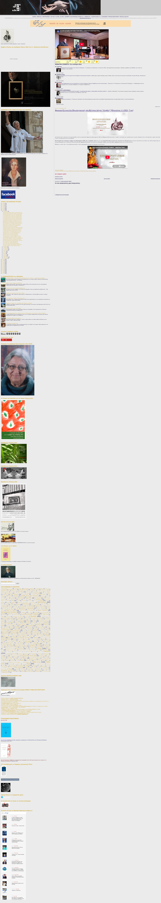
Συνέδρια (21, 660)
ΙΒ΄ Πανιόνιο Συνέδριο (22, 619)
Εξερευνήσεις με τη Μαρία (12, 613)
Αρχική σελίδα (107, 178)
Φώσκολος (23, 668)
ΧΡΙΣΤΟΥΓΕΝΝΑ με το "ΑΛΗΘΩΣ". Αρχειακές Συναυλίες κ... (13, 223)
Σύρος (48, 660)
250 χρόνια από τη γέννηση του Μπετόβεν (10, 226)
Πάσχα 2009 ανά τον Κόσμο (21, 646)
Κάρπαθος (46, 623)
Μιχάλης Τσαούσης (39, 635)
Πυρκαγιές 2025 (3, 654)
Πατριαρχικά (32, 647)
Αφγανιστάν (36, 600)
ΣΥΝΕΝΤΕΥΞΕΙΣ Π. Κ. (96, 16)
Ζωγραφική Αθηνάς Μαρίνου (6, 617)
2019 (3, 259)
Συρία (43, 660)
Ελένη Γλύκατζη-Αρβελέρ (44, 612)
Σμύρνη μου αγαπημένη (66, 99)
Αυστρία (30, 600)
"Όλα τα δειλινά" (28, 710)
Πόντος (7, 651)
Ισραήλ (21, 621)
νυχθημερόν (59, 66)
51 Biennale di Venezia (34, 589)
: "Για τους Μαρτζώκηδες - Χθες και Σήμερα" (13, 707)
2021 (3, 209)
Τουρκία (27, 665)
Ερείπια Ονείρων (16, 614)
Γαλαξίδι (44, 603)
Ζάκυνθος (33, 616)
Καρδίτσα (41, 623)
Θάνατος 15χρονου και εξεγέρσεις (36, 617)
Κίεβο (2, 625)
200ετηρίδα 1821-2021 (23, 589)
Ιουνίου (4, 252)
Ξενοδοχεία (21, 642)
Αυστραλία (24, 600)
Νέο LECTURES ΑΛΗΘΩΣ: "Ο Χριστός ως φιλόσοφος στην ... (13, 238)
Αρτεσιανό (32, 599)
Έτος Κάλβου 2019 (44, 614)
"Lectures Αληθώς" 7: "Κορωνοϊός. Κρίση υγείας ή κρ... (12, 231)
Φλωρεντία (41, 667)
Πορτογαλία (20, 651)
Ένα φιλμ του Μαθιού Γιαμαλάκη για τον (15, 714)
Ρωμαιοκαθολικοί (46, 654)
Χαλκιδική (22, 670)
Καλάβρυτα (28, 622)
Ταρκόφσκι (11, 663)
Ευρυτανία (8, 616)
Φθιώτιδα (43, 666)
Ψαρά (48, 670)
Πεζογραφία (39, 647)
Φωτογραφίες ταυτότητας (7, 670)
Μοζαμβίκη (47, 635)
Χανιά (27, 670)
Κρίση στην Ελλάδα (41, 627)
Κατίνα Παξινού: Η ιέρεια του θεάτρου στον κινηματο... (12, 224)
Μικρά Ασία (31, 635)
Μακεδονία (35, 630)
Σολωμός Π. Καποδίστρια (35, 658)
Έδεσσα (2, 610)
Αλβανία (9, 595)
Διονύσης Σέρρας (10, 609)
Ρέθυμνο (9, 654)
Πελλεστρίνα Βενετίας (10, 648)
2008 (3, 272)
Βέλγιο (8, 602)
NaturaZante (59, 82)
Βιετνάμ (2, 603)
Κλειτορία (44, 625)
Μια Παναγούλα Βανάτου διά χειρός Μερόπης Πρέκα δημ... (13, 240)
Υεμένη (39, 666)
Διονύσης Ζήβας (16, 608)
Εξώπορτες (22, 613)
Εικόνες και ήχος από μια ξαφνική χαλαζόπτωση (15, 288)
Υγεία (31, 666)
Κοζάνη (49, 625)
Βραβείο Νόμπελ (26, 603)
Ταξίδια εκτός (36, 662)
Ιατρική (14, 619)
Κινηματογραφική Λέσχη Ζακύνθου (34, 712)
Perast (2, 672)
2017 (3, 261)
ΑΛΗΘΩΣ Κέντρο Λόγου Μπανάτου (74, 171)
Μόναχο (13, 636)
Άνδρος (27, 596)
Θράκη (32, 618)
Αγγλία (34, 590)
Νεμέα (44, 640)
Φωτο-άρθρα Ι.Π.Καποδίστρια (34, 668)
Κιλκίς (16, 625)
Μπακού (47, 637)
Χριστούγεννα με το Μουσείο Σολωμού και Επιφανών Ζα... (12, 222)
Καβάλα (7, 622)
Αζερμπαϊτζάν (44, 593)
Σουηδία (47, 658)
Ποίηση (39, 648)
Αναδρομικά (22, 596)
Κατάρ (7, 624)
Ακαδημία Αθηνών (42, 594)
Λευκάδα (35, 629)
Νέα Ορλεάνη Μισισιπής (28, 640)
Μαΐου (4, 253)
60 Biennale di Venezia (23, 590)
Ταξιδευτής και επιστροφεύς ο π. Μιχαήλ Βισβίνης (19, 662)
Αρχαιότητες (38, 599)
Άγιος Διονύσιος (9, 593)
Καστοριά (2, 624)
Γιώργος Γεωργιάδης (35, 604)
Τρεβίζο (40, 665)
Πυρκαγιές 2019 (33, 653)
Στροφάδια (6, 660)
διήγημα (9, 608)
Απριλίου (5, 254)
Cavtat (18, 671)
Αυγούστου (5, 250)
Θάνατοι (27, 617)
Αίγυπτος (27, 594)
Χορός (45, 670)
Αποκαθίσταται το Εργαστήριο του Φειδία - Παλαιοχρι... (12, 237)
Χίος (34, 670)
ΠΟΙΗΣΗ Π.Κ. (87, 16)
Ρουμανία (39, 654)
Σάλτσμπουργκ (42, 655)
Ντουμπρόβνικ (47, 641)
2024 (3, 205)
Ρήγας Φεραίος (14, 654)
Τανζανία (6, 662)
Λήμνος (40, 629)
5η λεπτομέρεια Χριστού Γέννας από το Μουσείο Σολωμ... (12, 214)
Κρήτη (34, 627)
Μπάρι (15, 639)
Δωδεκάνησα (45, 609)
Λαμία (14, 629)
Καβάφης (11, 622)
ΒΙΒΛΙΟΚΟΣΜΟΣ (46, 16)
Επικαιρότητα (35, 613)
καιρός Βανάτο (57, 61)
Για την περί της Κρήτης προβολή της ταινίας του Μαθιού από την (15, 712)
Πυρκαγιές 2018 (26, 653)
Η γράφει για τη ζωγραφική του (11, 703)
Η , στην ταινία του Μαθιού (13, 710)
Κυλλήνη (36, 628)
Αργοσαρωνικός (20, 598)
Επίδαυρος (28, 613)
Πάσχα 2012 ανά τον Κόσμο (11, 647)
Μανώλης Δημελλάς (15, 631)
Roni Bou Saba (7, 672)
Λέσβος (30, 629)
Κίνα (20, 625)
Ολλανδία (39, 642)
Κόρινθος (11, 627)
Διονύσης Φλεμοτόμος (20, 609)
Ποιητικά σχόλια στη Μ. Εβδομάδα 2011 (27, 650)
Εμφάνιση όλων (157, 106)
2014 (3, 265)
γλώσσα (22, 605)
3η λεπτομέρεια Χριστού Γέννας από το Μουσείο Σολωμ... (12, 216)
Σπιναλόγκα (17, 659)
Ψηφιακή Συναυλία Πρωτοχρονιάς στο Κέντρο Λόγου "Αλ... (13, 212)
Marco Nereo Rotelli (29, 671)
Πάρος (13, 646)
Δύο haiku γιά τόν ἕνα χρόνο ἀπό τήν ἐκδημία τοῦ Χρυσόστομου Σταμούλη (76, 75)
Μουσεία (3, 637)
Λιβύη (48, 629)
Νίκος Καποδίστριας (8, 641)
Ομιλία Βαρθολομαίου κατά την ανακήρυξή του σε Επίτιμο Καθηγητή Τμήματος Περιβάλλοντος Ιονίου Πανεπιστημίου (84, 83)
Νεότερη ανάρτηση (59, 178)
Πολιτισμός (44, 650)
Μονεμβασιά (20, 636)
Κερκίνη (33, 624)
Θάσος (45, 617)
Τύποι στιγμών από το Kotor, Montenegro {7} (10, 242)
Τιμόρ (8, 665)
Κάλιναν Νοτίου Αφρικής (6, 623)
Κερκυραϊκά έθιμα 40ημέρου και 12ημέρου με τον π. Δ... (12, 221)
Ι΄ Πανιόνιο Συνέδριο (39, 618)
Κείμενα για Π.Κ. (21, 624)
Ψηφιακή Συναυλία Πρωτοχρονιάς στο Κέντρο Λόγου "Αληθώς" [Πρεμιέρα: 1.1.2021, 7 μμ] (94, 110)
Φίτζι (38, 667)
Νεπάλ (47, 640)
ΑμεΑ (48, 595)
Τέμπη (19, 663)
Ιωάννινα (2, 622)
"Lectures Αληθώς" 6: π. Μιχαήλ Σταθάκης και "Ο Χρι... (12, 236)
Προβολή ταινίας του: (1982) (9, 708)
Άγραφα (27, 593)
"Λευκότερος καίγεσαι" (28, 588)
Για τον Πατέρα (26, 604)
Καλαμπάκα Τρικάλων (40, 622)
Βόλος (10, 603)
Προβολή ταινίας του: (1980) (11, 700)
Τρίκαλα (44, 665)
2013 (3, 266)
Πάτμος (21, 647)
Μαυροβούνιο (5, 632)
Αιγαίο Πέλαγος (14, 594)
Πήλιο (31, 648)
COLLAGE (52, 16)
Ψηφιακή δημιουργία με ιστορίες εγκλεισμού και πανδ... (12, 229)
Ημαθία (18, 617)
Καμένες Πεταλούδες (25, 623)
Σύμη (17, 660)
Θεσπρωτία (5, 618)
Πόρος (11, 651)
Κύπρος (46, 628)
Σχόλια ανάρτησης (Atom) (66, 181)
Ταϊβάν (2, 662)
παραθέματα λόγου (60, 74)
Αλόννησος (43, 595)
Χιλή (30, 670)
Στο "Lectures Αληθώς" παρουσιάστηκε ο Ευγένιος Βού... (12, 244)
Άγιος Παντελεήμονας (18, 593)
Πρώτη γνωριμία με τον (12, 698)
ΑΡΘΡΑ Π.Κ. (39, 16)
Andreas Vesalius (12, 671)
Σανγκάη (3, 656)
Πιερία (34, 648)
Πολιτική (38, 650)
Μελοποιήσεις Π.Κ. (26, 634)
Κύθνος (26, 628)
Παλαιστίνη (10, 644)
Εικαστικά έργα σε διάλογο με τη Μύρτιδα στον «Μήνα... (12, 239)
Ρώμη (2, 655)
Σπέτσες (12, 659)
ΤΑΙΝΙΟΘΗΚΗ (104, 16)
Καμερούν (32, 623)
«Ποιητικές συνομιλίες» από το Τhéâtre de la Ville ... (11, 245)
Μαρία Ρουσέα (27, 631)
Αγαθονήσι (29, 590)
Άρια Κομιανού (38, 598)
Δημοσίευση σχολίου (59, 176)
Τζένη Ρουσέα (42, 663)
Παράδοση (94, 171)
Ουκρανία (36, 643)
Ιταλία (34, 621)
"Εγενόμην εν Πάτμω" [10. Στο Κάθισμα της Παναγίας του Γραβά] (19, 303)
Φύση (9, 668)
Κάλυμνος (18, 623)
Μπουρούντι (20, 639)
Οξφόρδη (48, 642)
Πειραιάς (44, 647)
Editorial (23, 671)
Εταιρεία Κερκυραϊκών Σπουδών (29, 614)
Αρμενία (19, 599)
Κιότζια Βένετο (38, 625)
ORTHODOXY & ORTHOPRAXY (63, 90)
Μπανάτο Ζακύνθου (5, 639)
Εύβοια (2, 616)
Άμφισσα (16, 596)
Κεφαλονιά (46, 624)
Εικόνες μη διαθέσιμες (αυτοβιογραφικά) (28, 610)
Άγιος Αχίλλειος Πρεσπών (38, 591)
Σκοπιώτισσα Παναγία (12, 658)
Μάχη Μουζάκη (13, 632)
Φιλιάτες (48, 666)
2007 (3, 273)
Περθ (27, 648)
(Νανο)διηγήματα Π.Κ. (12, 589)
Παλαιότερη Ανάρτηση (155, 178)
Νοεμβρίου (5, 246)
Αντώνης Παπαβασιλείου (39, 596)
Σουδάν (43, 658)
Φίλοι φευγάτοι (18, 667)
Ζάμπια (42, 616)
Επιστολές (4, 614)
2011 (3, 268)
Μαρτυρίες (38, 631)
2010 (3, 269)
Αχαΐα (47, 600)
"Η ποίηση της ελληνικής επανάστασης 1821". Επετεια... (12, 230)
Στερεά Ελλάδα (33, 659)
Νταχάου (36, 641)
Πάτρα (26, 647)
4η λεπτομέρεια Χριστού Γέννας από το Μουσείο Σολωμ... (12, 215)
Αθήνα (49, 593)
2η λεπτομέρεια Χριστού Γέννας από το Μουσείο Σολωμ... (12, 217)
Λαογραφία (18, 629)
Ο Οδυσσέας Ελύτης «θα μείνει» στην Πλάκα (10, 233)
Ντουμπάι (41, 641)
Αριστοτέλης (9, 599)
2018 (3, 260)
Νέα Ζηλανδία (20, 640)
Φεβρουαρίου (5, 257)
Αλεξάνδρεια (16, 595)
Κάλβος (46, 622)
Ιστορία (28, 621)
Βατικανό (2, 602)
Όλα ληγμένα (34, 642)
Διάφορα (48, 606)
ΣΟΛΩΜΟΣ (67, 16)
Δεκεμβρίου (5, 211)
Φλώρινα (46, 667)
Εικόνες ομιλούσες (42, 610)
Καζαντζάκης (18, 622)
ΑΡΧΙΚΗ (34, 16)
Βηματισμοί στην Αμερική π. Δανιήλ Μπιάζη (26, 602)
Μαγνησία (29, 630)
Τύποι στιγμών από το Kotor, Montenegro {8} (10, 241)
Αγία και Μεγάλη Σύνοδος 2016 (42, 590)
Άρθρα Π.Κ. (28, 598)
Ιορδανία (2, 621)
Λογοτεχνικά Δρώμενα (14, 630)
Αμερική (2, 596)
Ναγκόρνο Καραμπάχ (33, 639)
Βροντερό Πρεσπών (34, 603)
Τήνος (3, 665)
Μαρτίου (4, 255)
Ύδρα (34, 666)
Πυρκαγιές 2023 (46, 653)
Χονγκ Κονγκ (39, 670)
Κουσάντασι (29, 627)
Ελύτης (2, 613)
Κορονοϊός (17, 627)
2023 (3, 206)
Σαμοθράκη (48, 655)
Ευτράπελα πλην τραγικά (18, 616)
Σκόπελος (4, 658)
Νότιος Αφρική (27, 641)
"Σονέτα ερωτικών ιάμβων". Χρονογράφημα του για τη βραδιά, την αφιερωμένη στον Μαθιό (24, 706)
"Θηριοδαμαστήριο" (18, 588)
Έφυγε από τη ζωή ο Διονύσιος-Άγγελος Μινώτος (11, 243)
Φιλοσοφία (27, 667)
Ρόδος (34, 654)
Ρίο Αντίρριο (20, 654)
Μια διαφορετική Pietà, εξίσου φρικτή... (13, 318)
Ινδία (36, 619)
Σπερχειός (7, 659)
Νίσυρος (21, 641)
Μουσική (90, 171)
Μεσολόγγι (40, 634)
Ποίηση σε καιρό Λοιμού (11, 650)
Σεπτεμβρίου (5, 249)
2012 (3, 267)
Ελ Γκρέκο (30, 612)
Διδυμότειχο (5, 608)
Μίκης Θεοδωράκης (23, 635)
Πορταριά (15, 651)
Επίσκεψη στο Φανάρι (46, 613)
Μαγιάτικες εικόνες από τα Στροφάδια (13, 308)
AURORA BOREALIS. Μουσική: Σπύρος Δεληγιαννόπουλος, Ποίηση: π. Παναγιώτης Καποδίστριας (25, 278)
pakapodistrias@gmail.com (85, 18)
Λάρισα (24, 629)
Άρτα (28, 599)
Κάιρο (23, 622)
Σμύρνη (19, 658)
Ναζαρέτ (39, 639)
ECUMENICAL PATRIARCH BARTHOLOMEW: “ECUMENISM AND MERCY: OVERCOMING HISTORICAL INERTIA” (84, 91)
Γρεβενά (31, 605)
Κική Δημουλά (9, 625)
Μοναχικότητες (7, 636)
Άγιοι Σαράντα (13, 591)
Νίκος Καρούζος (16, 641)
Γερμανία (12, 604)
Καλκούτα (14, 623)
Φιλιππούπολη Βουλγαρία (10, 667)
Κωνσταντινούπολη (5, 629)
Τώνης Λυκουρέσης (4, 666)
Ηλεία (14, 617)
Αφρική (41, 600)
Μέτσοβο (15, 635)
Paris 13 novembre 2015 (45, 671)
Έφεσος (26, 616)
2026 (3, 203)
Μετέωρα (11, 635)
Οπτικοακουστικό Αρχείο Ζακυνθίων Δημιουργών (12, 643)
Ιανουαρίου (5, 258)
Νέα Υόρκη (35, 640)
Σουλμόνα (3, 659)
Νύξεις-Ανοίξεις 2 (10, 642)
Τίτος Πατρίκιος (13, 665)
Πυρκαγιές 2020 (39, 653)
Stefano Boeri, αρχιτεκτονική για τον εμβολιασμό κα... (12, 225)
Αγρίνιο (32, 593)
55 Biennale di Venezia (45, 589)
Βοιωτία (6, 603)
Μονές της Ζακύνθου (28, 636)
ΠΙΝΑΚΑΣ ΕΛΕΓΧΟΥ (124, 16)
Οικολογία (28, 642)
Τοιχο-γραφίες (20, 665)
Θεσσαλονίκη (17, 618)
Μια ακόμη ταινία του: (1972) (11, 705)
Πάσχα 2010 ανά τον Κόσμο (34, 646)
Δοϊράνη (36, 609)
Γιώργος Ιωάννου (44, 604)
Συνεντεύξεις (29, 660)
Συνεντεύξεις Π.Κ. (37, 660)
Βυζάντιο (40, 603)
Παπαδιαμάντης (32, 644)
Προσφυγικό (40, 651)
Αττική (18, 600)
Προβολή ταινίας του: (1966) (10, 699)
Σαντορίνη (10, 656)
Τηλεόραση (48, 663)
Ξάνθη (17, 642)
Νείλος (40, 640)
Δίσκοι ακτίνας (30, 609)
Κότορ (24, 627)
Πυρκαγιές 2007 (13, 653)
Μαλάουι (42, 630)
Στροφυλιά (12, 660)
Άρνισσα (24, 599)
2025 (3, 204)
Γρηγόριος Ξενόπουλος (40, 605)
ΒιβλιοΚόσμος (41, 602)
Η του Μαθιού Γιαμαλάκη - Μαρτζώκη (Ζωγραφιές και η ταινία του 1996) (21, 709)
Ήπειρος (22, 617)
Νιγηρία (2, 641)
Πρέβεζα (24, 651)
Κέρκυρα (39, 624)
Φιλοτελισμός (34, 667)
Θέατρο (48, 617)
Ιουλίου (4, 251)
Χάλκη (17, 670)
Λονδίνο (24, 630)
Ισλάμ (12, 621)
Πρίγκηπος (35, 651)
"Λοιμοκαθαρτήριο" (39, 588)
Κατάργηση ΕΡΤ (12, 624)
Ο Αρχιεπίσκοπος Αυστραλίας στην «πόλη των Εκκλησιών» (73, 67)
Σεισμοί (15, 656)
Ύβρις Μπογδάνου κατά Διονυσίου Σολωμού (18, 666)
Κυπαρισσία (41, 628)
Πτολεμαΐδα (7, 653)
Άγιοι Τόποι (20, 591)
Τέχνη (28, 664)
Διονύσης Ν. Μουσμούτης (27, 608)
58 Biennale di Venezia (14, 590)
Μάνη (49, 630)
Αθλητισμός (5, 594)
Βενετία (13, 602)
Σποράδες (27, 659)
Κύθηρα (21, 628)
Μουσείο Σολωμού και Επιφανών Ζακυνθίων (19, 637)
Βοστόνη (14, 603)
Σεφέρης (20, 656)
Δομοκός (40, 609)
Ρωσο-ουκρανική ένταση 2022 (14, 655)
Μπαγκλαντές (43, 637)
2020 (3, 210)
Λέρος (27, 629)
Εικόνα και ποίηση (11, 610)
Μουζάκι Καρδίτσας (38, 636)
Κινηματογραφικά (28, 625)
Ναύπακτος (9, 640)
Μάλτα (46, 630)
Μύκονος (26, 639)
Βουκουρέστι (19, 603)
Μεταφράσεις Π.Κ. (4, 635)
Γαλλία (7, 604)
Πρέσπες (29, 651)
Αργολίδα (12, 598)
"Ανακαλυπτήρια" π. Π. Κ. (6, 588)
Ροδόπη (31, 654)
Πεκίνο (49, 647)
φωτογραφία (45, 668)
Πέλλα (4, 648)
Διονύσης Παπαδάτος (41, 608)
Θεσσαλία (11, 618)
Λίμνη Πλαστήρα (4, 630)
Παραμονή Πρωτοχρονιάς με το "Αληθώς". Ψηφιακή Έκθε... (13, 213)
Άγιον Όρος (28, 591)
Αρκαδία (14, 599)
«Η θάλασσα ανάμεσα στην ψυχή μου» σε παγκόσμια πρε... (13, 228)
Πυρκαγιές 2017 (20, 653)
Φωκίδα (16, 668)
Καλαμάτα (33, 622)
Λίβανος (44, 629)
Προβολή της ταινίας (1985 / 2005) (15, 713)
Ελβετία (36, 612)
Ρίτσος (26, 654)
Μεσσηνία (46, 634)
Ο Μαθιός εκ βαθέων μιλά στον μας (10, 704)
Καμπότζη (36, 623)
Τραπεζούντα (34, 665)
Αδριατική (37, 593)
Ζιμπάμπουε (47, 616)
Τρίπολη (48, 665)
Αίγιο (22, 594)
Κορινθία (6, 627)
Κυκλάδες (30, 628)
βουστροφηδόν (59, 98)
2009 (3, 270)
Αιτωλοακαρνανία (34, 594)
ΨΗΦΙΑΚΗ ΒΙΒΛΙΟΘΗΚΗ (113, 16)
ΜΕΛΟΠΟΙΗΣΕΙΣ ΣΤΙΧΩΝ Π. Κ (77, 16)
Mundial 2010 (37, 671)
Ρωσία (6, 655)
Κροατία (16, 628)
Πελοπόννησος (19, 648)
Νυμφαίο (4, 642)
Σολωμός (24, 658)
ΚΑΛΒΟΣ (62, 16)
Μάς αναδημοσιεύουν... (46, 631)
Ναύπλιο (14, 640)
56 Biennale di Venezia (5, 590)
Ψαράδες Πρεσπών (4, 671)
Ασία (12, 600)
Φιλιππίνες (2, 667)
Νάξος (43, 639)
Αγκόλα (23, 593)
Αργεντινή (7, 598)
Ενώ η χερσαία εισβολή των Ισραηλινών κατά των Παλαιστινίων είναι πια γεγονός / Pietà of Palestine (26, 313)
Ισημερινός (8, 621)
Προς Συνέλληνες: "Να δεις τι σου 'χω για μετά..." (15, 298)
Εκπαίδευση (23, 612)
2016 (3, 262)
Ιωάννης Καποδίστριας (43, 621)
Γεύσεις (18, 604)
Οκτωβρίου (5, 247)
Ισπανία (16, 621)
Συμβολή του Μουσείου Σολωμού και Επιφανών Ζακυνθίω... (13, 227)
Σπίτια (22, 659)
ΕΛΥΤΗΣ (57, 16)
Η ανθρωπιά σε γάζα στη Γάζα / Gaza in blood (15, 293)
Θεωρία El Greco (26, 618)
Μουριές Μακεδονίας (46, 636)
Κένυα (30, 624)
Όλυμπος (44, 642)
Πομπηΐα (2, 651)
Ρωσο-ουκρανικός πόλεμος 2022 (28, 655)
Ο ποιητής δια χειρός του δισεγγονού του (16, 711)
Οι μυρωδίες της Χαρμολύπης (12, 323)
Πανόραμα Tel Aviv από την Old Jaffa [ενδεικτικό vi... (11, 232)
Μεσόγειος (35, 634)
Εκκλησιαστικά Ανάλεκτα (84, 171)
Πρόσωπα (47, 651)
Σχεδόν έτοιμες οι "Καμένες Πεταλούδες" (14, 283)
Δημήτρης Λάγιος (7, 606)
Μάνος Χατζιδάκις (5, 631)
